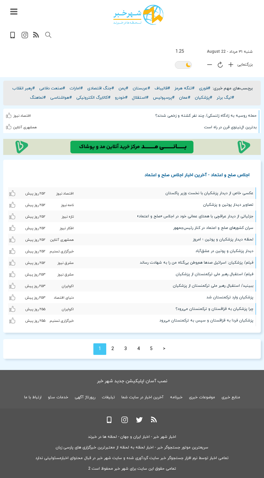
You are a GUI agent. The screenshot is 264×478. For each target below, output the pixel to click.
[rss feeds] (36, 37)
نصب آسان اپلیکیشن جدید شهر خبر (132, 381)
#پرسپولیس (163, 98)
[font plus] (229, 66)
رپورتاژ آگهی (85, 397)
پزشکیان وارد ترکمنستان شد (229, 297)
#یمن (123, 88)
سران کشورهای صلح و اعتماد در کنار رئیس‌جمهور (213, 227)
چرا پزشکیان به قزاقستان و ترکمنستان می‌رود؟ (214, 308)
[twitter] (139, 422)
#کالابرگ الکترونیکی (93, 98)
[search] (48, 35)
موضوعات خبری (202, 397)
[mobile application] (13, 37)
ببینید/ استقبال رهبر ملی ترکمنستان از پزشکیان (213, 285)
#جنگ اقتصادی (100, 88)
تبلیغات (108, 397)
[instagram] (25, 37)
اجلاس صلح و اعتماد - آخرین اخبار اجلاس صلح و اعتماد (197, 174)
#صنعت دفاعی (52, 88)
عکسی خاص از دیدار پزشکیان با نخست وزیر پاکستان (209, 193)
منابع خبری (231, 397)
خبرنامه (176, 397)
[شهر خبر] (138, 15)
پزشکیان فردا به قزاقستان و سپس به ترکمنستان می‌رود (206, 320)
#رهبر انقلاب (23, 88)
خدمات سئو (58, 397)
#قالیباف (162, 88)
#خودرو (121, 98)
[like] (9, 114)
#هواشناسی (61, 98)
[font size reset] (218, 66)
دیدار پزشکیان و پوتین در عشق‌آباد (224, 251)
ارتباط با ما (33, 397)
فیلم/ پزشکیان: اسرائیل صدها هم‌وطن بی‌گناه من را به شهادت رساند (196, 262)
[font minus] (208, 66)
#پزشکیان (203, 98)
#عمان (184, 98)
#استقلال (140, 98)
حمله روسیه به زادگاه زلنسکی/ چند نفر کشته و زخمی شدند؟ (206, 115)
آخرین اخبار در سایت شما (142, 397)
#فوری (204, 88)
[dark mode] (183, 65)
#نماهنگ (38, 98)
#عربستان (141, 88)
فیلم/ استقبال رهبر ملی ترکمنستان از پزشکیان (214, 274)
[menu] (14, 11)
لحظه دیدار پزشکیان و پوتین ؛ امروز (223, 239)
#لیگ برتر (225, 98)
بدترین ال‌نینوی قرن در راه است (230, 127)
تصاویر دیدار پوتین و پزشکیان (228, 204)
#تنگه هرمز (184, 88)
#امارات (76, 88)
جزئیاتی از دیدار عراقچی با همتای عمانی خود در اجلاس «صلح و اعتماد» (195, 216)
